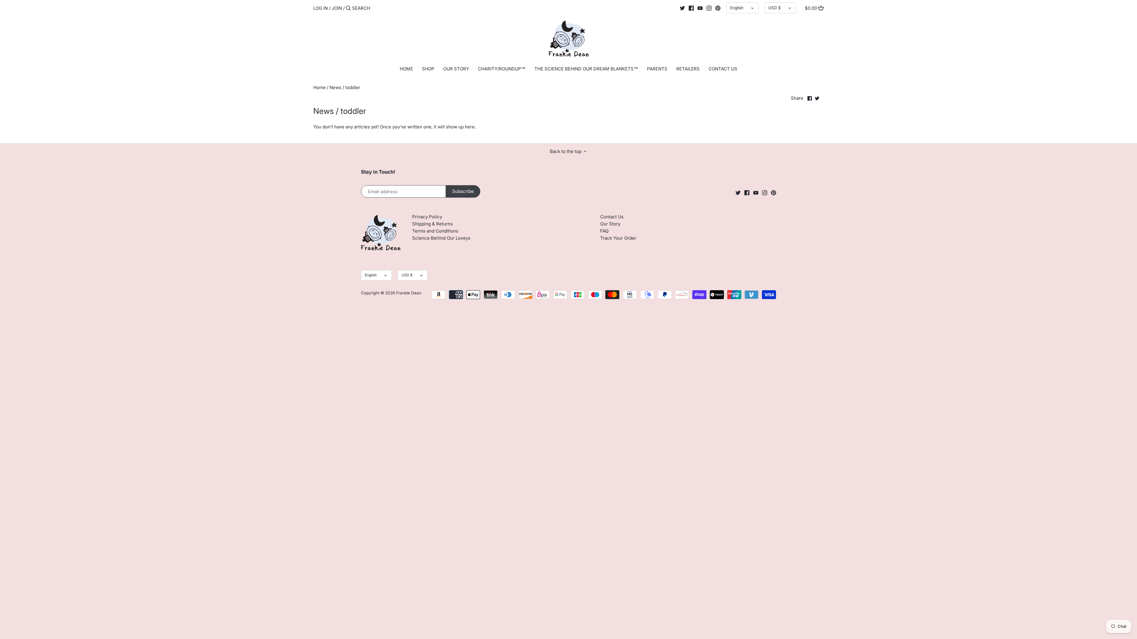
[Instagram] (709, 8)
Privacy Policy (427, 217)
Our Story (610, 224)
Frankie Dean (408, 293)
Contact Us (612, 217)
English (736, 7)
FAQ (604, 231)
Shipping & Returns (432, 224)
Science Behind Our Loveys (441, 238)
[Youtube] (700, 8)
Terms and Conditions (435, 231)
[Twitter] (682, 8)
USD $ (774, 7)
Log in (320, 8)
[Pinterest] (717, 8)
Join (337, 8)
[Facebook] (691, 8)
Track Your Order (618, 238)
